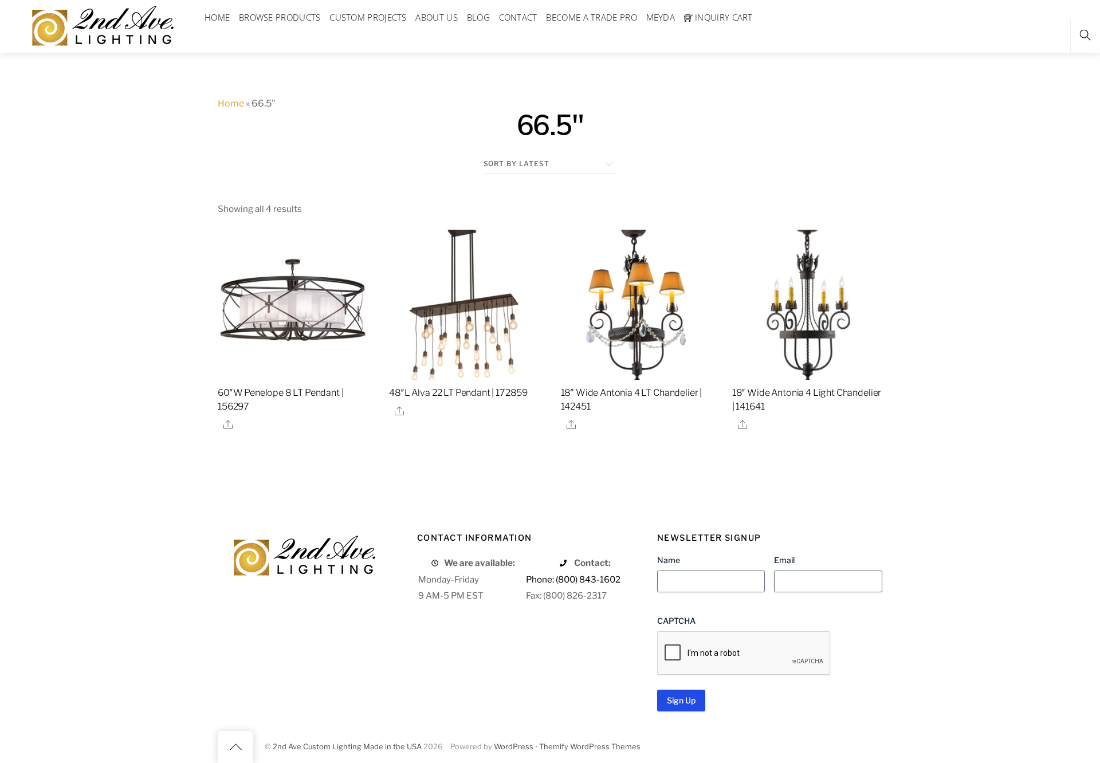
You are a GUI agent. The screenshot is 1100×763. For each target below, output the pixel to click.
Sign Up (681, 700)
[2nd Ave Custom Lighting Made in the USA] (102, 24)
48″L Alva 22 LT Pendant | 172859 (458, 392)
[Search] (1085, 35)
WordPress (513, 746)
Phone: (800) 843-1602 (573, 579)
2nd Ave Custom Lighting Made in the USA (347, 746)
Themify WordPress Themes (590, 746)
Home (231, 103)
